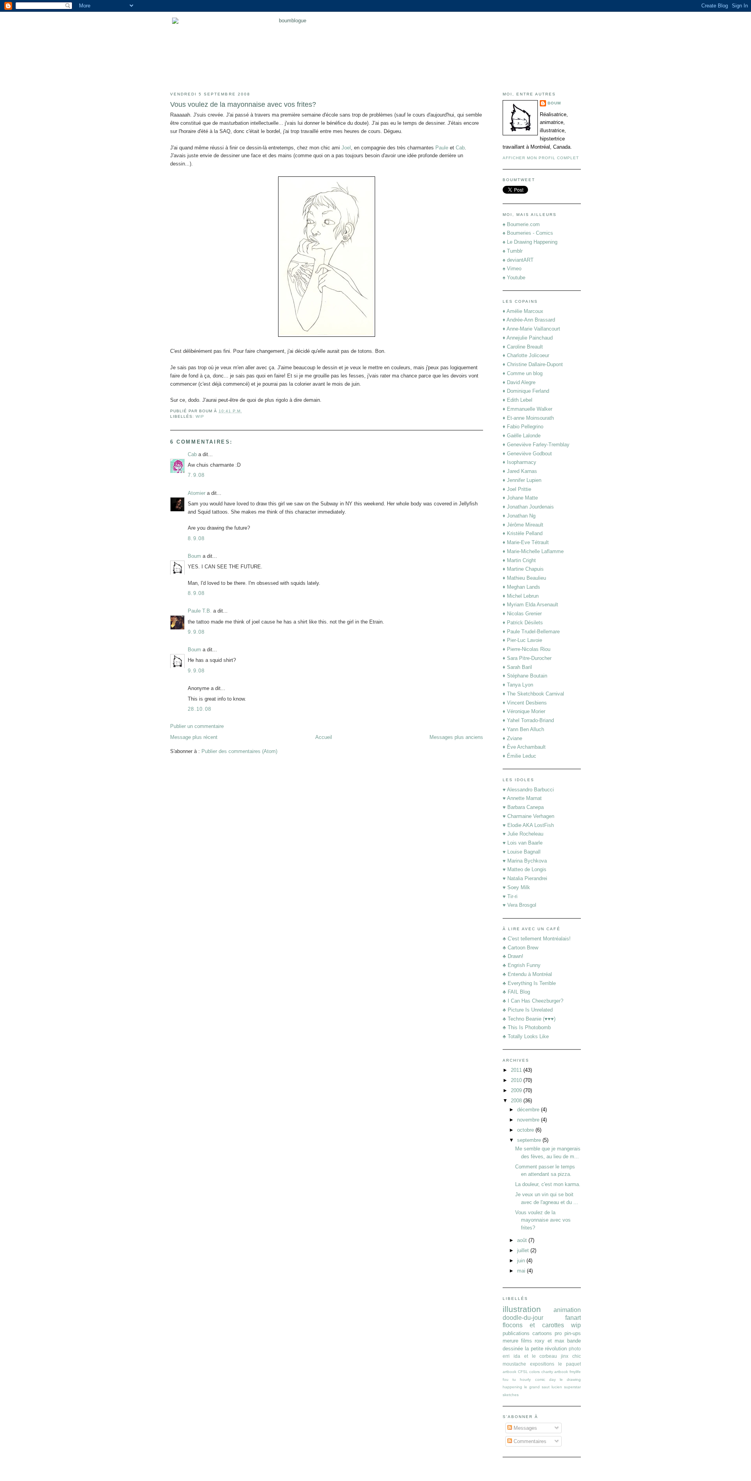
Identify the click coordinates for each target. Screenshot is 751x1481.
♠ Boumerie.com (521, 224)
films (526, 1341)
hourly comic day (537, 1379)
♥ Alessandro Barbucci (528, 790)
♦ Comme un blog (523, 373)
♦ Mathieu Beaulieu (524, 578)
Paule (441, 148)
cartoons (542, 1333)
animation (567, 1310)
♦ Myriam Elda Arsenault (530, 604)
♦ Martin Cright (519, 560)
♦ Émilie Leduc (519, 756)
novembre (529, 1120)
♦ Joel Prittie (517, 489)
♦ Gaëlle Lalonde (522, 436)
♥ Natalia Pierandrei (525, 878)
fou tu (509, 1379)
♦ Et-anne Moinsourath (528, 418)
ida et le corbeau (535, 1356)
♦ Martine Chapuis (523, 569)
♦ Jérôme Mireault (523, 525)
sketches (511, 1395)
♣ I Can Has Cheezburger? (533, 1001)
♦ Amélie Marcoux (523, 311)
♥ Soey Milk (516, 887)
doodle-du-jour (523, 1317)
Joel (346, 148)
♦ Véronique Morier (524, 711)
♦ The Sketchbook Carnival (533, 694)
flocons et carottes (533, 1325)
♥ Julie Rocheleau (523, 834)
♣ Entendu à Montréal (527, 974)
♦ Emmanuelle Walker (527, 409)
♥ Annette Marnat (522, 798)
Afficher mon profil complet (541, 158)
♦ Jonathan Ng (519, 516)
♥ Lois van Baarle (523, 843)
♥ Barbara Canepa (523, 807)
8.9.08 (196, 538)
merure (510, 1341)
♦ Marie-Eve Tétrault (526, 542)
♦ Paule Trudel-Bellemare (531, 631)
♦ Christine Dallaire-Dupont (533, 364)
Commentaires (529, 1441)
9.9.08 (196, 632)
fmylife (575, 1372)
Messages (524, 1428)
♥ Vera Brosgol (519, 905)
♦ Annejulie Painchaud (528, 338)
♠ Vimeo (512, 268)
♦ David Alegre (519, 382)
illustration (522, 1309)
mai (522, 1271)
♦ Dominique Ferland (526, 391)
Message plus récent (193, 737)
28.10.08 (199, 709)
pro (558, 1333)
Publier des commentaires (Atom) (239, 751)
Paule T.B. (200, 611)
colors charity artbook (548, 1372)
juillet (523, 1250)
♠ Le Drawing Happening (530, 242)
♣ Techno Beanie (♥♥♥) (529, 1019)
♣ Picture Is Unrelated (528, 1010)
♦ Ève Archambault (524, 747)
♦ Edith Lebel (517, 400)
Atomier (196, 493)
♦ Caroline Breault (523, 347)
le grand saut (537, 1387)
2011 (517, 1070)
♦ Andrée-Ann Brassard (529, 320)
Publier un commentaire (197, 726)
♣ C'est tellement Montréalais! (537, 939)
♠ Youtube (514, 277)
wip (200, 416)
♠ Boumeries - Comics (528, 233)
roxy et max (549, 1341)
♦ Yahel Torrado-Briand (528, 720)
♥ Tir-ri (510, 896)
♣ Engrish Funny (522, 965)
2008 (517, 1101)
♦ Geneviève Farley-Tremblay (536, 445)
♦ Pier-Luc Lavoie (522, 640)
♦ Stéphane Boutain (525, 676)
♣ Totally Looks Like (526, 1036)
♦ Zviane (512, 738)
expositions (542, 1363)
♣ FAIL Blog (516, 992)
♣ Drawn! (513, 956)
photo (575, 1348)
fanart (573, 1317)
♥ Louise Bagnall (522, 852)
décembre (529, 1110)
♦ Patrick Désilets (523, 622)
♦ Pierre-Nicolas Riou (526, 649)
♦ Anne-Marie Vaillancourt (531, 329)
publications (516, 1333)
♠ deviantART (518, 260)
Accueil (323, 737)
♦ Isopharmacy (519, 462)
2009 (517, 1090)
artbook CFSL (515, 1372)
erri (506, 1356)
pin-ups (572, 1333)
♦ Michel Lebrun (521, 596)
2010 (517, 1080)
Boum (194, 556)
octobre (526, 1130)
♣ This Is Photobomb (527, 1027)
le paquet (569, 1363)
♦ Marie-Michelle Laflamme (533, 551)
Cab (460, 148)
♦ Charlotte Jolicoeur (526, 355)
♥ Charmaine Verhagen (528, 816)
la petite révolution (546, 1349)
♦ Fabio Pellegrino (523, 427)
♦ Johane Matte (520, 498)
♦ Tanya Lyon (518, 685)
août (522, 1240)
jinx (564, 1356)
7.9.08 (196, 475)
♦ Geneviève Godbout (527, 454)
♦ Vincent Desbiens (525, 703)
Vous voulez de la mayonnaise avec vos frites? (243, 104)
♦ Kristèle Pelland (523, 533)
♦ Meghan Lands (521, 587)
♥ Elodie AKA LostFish (528, 825)
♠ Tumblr (513, 251)
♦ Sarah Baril (517, 667)
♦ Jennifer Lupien (522, 480)
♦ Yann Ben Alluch (523, 729)
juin (521, 1261)
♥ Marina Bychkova (525, 861)
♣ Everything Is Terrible (529, 983)
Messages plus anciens (456, 737)
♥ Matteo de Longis (524, 869)
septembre (530, 1140)
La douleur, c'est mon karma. (547, 1184)
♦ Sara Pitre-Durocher (527, 658)
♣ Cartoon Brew (520, 948)
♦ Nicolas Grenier (522, 613)
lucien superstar (566, 1387)
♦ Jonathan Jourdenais (528, 507)
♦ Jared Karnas (520, 471)
